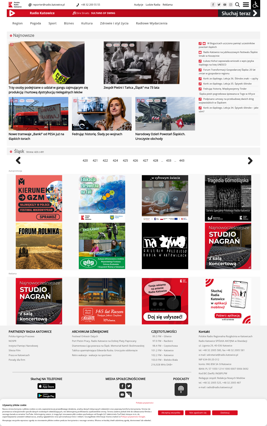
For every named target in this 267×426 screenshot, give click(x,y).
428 (155, 160)
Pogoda (35, 23)
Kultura (87, 23)
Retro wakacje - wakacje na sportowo (91, 355)
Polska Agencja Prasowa (21, 336)
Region (17, 23)
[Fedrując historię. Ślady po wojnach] (102, 114)
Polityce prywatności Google (133, 416)
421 (95, 160)
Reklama (168, 4)
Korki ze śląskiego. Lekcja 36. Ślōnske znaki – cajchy (229, 78)
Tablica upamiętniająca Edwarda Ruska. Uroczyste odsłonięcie (105, 350)
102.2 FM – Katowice (162, 355)
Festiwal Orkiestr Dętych (85, 336)
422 (105, 160)
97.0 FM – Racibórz (162, 340)
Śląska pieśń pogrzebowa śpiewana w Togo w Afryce (227, 93)
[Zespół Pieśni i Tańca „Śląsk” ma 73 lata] (142, 63)
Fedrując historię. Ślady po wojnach (97, 134)
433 (168, 160)
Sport (53, 23)
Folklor (109, 45)
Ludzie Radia (153, 4)
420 (85, 160)
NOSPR (12, 340)
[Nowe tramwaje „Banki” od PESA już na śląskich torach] (38, 114)
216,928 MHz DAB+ (162, 364)
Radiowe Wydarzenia (151, 23)
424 (115, 160)
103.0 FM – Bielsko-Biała (164, 359)
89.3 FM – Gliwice (161, 336)
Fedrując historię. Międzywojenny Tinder (224, 88)
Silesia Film (15, 350)
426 (135, 160)
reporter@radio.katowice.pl (48, 4)
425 (125, 160)
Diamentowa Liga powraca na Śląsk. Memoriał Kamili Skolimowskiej (108, 345)
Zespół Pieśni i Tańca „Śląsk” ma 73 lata (131, 87)
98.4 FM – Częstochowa (164, 345)
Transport (30, 101)
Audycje (138, 4)
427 (145, 160)
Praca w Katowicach (19, 355)
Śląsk (132, 45)
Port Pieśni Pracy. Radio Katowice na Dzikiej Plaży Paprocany (104, 340)
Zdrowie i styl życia (114, 23)
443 (181, 160)
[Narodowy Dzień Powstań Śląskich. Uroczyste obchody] (165, 114)
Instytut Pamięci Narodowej (23, 345)
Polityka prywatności (144, 402)
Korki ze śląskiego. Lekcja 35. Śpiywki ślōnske (226, 83)
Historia (116, 45)
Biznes (69, 23)
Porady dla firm (17, 359)
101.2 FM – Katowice (162, 350)
